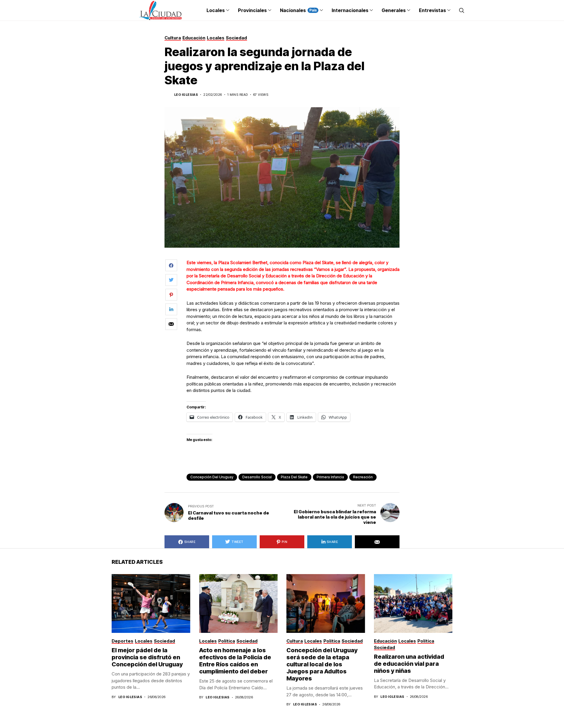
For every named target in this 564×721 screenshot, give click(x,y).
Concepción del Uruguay (211, 477)
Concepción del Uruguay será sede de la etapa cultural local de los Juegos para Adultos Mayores (321, 664)
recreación (363, 477)
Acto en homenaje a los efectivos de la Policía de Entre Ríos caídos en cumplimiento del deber (235, 661)
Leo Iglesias (186, 95)
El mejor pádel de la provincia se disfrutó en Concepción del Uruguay (147, 657)
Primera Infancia (330, 477)
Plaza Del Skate (294, 477)
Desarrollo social (257, 477)
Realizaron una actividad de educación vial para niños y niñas (409, 663)
